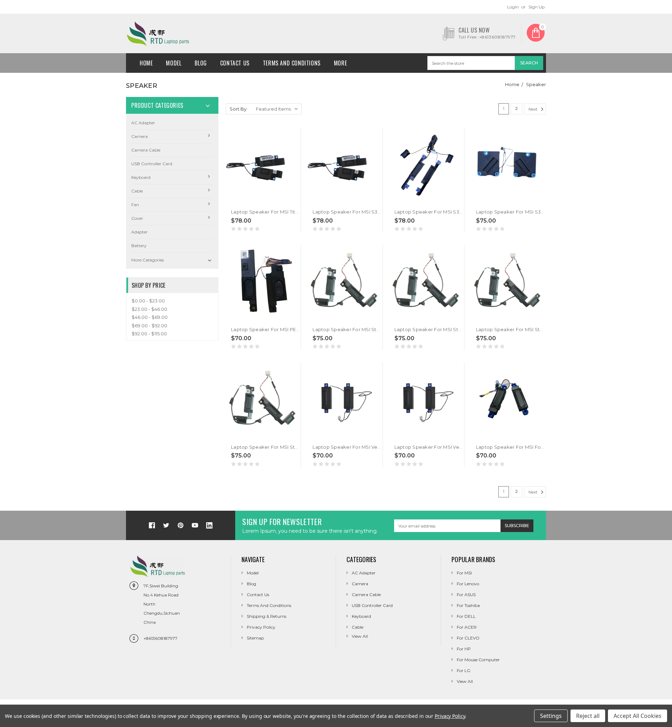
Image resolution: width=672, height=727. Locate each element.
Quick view (232, 194)
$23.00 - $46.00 (149, 309)
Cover (137, 218)
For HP (464, 648)
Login (513, 6)
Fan (135, 204)
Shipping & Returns (266, 616)
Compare (259, 198)
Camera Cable (145, 150)
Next (533, 109)
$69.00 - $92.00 (149, 325)
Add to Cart (245, 194)
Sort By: (238, 109)
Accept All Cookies (638, 716)
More (340, 63)
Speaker (536, 84)
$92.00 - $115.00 (149, 333)
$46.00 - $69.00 (150, 317)
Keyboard (140, 177)
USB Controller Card (151, 163)
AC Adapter (143, 122)
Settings (551, 716)
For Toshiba (468, 605)
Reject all (588, 716)
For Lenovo (468, 583)
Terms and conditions (292, 63)
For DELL (466, 616)
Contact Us (235, 63)
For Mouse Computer (478, 659)
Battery (139, 245)
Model (173, 63)
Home (146, 63)
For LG (463, 670)
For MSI (464, 572)
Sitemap (255, 638)
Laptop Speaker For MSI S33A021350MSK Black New (375, 212)
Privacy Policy (261, 627)
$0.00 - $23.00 (148, 300)
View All (465, 681)
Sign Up (536, 6)
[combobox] (471, 63)
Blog (200, 63)
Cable (137, 191)
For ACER (467, 627)
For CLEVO (468, 638)
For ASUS (466, 594)
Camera (139, 136)
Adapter (139, 232)
